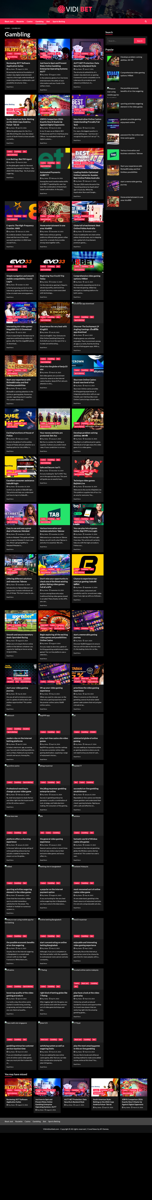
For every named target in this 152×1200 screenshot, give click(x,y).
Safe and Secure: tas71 (50, 467)
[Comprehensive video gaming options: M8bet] (88, 262)
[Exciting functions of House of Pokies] (20, 419)
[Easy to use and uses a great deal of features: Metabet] (20, 514)
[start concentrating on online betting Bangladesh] (54, 928)
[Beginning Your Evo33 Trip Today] (54, 262)
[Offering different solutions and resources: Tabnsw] (20, 564)
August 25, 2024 (23, 641)
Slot (48, 21)
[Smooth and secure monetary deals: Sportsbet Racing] (20, 620)
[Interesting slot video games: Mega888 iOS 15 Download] (20, 312)
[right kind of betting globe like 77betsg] (54, 979)
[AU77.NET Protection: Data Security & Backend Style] (88, 49)
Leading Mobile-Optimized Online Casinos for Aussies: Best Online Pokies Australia (87, 175)
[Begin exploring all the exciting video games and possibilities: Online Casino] (54, 620)
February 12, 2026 (23, 231)
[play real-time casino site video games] (54, 724)
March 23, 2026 (56, 128)
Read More (10, 87)
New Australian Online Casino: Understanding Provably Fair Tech (88, 122)
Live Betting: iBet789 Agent (19, 159)
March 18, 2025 (56, 372)
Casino (30, 21)
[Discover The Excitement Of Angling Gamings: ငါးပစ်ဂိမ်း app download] (88, 312)
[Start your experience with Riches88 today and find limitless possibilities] (20, 365)
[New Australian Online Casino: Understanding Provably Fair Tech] (88, 105)
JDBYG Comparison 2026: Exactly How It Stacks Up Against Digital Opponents (52, 122)
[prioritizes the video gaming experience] (88, 674)
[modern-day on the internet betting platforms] (20, 724)
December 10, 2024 (91, 486)
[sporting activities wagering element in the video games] (20, 875)
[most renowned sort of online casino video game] (88, 875)
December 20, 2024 (24, 486)
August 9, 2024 (55, 643)
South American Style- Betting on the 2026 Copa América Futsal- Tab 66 (20, 122)
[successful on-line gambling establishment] (88, 774)
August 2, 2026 (55, 75)
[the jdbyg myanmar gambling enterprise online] (54, 774)
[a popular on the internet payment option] (54, 875)
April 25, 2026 (22, 128)
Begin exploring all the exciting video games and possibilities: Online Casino (54, 637)
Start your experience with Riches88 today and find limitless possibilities (19, 382)
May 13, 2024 (55, 694)
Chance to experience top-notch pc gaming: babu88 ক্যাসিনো (85, 581)
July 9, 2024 (88, 641)
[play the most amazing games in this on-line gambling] (88, 1032)
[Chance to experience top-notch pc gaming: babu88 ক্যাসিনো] (88, 564)
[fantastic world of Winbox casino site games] (88, 825)
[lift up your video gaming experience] (54, 674)
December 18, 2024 (57, 471)
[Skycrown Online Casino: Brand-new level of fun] (88, 365)
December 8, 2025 (90, 231)
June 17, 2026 (89, 69)
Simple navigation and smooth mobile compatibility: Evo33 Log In (20, 279)
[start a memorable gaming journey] (88, 620)
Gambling (39, 21)
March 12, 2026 (90, 128)
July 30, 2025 (55, 332)
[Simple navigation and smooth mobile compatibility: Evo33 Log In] (20, 262)
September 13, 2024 (91, 587)
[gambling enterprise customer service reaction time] (20, 1032)
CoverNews (92, 1129)
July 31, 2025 (89, 282)
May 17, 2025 (22, 388)
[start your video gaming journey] (20, 674)
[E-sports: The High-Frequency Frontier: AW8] (20, 211)
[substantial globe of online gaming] (88, 724)
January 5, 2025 (56, 439)
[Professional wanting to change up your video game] (20, 774)
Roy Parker (11, 69)
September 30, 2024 (57, 590)
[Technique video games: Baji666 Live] (88, 466)
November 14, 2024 (24, 584)
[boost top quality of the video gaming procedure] (20, 979)
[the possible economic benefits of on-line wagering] (20, 928)
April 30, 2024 (89, 694)
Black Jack (9, 21)
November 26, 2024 (57, 534)
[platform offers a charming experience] (20, 825)
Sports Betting (59, 21)
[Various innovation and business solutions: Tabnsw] (54, 514)
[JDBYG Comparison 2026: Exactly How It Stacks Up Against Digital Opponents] (54, 105)
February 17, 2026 (90, 181)
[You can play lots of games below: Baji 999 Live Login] (88, 514)
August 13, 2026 (23, 69)
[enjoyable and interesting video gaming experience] (88, 928)
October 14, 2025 (23, 285)
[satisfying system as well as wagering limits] (54, 1032)
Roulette (20, 21)
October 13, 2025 (56, 282)
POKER (92, 732)
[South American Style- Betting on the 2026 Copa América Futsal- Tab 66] (20, 105)
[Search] (145, 21)
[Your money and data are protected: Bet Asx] (54, 419)
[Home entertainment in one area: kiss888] (54, 211)
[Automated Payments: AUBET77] (54, 158)
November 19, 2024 (91, 534)
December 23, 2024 (91, 439)
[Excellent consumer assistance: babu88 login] (20, 466)
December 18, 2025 (57, 231)
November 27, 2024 (24, 534)
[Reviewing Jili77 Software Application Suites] (20, 49)
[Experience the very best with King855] (54, 312)
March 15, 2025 (90, 386)
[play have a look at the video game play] (88, 979)
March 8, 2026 (22, 162)
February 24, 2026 (57, 178)
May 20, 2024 (22, 694)
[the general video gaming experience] (54, 825)
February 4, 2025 (23, 439)
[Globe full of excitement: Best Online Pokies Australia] (88, 211)
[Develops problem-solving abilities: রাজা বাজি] (88, 419)
